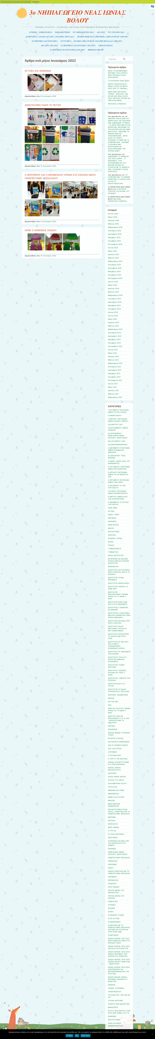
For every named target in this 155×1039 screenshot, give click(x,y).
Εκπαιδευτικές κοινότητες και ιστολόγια (16, 2)
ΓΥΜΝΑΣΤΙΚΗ (113, 552)
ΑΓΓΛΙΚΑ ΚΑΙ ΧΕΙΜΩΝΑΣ (38, 70)
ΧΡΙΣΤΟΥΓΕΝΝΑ (114, 1020)
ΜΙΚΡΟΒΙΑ (112, 817)
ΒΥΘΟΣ (111, 542)
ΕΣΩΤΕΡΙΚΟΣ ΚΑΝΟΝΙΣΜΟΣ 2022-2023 (78, 45)
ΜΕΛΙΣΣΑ (111, 800)
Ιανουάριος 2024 (114, 299)
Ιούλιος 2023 (113, 312)
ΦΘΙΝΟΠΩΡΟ (113, 1007)
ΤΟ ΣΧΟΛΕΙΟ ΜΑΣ (116, 32)
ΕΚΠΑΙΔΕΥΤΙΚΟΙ (62, 32)
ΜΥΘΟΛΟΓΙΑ (113, 824)
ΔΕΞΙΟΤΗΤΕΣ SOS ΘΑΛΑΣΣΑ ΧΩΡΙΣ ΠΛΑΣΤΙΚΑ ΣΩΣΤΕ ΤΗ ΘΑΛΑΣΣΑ (119, 572)
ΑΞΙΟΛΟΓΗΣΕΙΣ (105, 45)
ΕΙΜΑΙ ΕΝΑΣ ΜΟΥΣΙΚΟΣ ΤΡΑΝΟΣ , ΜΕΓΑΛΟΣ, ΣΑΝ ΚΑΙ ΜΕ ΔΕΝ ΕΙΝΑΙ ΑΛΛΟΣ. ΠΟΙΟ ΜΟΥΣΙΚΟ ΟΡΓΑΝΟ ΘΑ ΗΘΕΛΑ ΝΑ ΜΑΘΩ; (119, 96)
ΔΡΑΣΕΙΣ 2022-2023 (49, 45)
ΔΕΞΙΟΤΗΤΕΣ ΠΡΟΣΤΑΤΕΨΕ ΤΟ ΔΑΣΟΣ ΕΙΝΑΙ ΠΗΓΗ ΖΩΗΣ (118, 636)
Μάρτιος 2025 (113, 258)
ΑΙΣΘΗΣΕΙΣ (112, 521)
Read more (85, 1036)
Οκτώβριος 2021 (114, 377)
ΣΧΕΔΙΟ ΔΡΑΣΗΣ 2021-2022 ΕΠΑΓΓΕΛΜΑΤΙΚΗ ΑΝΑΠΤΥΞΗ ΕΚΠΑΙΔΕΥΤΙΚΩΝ (119, 941)
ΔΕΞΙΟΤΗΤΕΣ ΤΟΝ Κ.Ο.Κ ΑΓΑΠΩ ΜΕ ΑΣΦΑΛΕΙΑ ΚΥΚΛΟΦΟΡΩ (117, 659)
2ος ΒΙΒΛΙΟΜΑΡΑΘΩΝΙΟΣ (118, 444)
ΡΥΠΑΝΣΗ (112, 905)
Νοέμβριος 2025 (114, 237)
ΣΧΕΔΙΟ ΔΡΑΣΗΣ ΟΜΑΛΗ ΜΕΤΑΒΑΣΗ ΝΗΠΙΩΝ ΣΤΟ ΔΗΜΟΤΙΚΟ (117, 979)
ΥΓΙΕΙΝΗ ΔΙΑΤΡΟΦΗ (115, 1000)
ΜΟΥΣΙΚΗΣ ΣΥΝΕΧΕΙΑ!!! (117, 104)
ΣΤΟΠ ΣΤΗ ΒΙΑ (113, 918)
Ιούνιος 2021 (113, 384)
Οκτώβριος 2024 (114, 275)
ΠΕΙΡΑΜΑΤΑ (112, 877)
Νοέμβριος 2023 (114, 305)
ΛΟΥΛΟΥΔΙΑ (112, 787)
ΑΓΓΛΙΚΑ (111, 511)
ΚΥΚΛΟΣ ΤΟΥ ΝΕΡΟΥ (116, 780)
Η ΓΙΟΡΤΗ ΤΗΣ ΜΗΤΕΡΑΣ (118, 759)
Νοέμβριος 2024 (114, 271)
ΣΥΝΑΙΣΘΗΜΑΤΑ (114, 922)
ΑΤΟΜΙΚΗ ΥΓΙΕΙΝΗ (115, 538)
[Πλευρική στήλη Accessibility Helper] (152, 6)
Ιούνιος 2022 (113, 350)
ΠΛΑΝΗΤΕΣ (112, 883)
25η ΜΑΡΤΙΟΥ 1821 (115, 424)
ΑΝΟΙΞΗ (111, 528)
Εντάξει (69, 1036)
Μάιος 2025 (112, 251)
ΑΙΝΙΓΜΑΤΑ (112, 518)
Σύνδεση (35, 2)
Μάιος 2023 (112, 319)
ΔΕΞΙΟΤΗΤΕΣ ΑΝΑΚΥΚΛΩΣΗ (118, 583)
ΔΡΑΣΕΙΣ (101, 32)
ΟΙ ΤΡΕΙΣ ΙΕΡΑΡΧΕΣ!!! (116, 834)
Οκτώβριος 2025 (114, 241)
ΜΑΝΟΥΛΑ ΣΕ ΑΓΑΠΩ (116, 797)
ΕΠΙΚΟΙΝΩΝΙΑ (45, 32)
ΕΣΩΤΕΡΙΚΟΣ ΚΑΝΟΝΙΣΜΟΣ (45, 41)
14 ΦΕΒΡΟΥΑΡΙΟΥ (115, 415)
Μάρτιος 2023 (113, 326)
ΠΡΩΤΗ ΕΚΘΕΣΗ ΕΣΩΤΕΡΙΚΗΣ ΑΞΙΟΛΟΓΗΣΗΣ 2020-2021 (102, 36)
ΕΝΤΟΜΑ (111, 726)
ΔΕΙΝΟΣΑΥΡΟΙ (113, 566)
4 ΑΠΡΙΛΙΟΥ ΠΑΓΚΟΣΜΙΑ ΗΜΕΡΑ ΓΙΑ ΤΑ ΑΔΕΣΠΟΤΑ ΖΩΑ (118, 474)
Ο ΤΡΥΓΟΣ (112, 831)
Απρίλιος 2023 (113, 322)
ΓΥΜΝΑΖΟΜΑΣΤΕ (114, 549)
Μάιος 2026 (112, 217)
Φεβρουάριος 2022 (115, 363)
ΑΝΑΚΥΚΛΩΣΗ (113, 525)
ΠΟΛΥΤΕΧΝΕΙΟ (113, 887)
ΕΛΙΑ (109, 705)
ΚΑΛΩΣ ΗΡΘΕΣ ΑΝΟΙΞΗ (117, 777)
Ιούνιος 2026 (113, 214)
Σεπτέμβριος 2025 (115, 244)
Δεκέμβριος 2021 (114, 370)
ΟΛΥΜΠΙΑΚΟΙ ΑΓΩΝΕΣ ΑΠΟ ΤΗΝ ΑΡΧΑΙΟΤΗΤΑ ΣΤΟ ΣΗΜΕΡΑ (118, 843)
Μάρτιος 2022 (113, 360)
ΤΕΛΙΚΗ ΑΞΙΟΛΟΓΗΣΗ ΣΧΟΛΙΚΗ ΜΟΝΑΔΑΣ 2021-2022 (98, 41)
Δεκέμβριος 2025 (115, 234)
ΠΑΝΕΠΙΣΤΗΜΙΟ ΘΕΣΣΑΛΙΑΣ (119, 858)
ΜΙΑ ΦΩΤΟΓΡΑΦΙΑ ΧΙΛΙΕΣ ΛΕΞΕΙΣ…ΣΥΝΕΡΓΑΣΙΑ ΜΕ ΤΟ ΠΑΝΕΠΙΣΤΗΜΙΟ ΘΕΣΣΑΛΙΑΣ (119, 812)
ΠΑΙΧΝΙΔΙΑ (112, 849)
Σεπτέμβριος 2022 (115, 346)
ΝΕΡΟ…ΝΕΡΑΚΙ (113, 827)
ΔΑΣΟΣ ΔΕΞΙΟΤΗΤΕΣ (116, 555)
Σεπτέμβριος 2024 (115, 278)
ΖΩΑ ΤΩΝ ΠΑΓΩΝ (115, 748)
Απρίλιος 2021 (113, 390)
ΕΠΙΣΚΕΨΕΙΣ (112, 729)
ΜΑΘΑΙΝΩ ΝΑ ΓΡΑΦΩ (116, 790)
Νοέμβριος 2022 (114, 339)
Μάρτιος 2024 (113, 292)
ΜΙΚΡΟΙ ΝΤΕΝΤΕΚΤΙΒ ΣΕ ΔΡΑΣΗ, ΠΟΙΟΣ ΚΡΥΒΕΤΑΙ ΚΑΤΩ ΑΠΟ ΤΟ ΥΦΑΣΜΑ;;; (118, 86)
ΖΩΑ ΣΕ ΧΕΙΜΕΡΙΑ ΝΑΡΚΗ (118, 745)
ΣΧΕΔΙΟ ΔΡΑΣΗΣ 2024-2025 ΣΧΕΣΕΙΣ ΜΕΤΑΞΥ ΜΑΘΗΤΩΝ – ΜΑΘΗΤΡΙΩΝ (119, 962)
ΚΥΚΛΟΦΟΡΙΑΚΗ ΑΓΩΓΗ (117, 783)
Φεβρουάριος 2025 (115, 261)
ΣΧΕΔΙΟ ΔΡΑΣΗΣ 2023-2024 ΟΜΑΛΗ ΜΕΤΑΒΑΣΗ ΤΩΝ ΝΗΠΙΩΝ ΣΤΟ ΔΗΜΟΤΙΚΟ (119, 954)
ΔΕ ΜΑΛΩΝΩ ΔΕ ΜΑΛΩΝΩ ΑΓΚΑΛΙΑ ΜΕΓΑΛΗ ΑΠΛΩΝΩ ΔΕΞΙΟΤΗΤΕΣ (118, 561)
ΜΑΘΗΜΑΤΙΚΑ (113, 794)
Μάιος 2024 (112, 285)
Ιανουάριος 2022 (114, 367)
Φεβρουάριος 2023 (115, 329)
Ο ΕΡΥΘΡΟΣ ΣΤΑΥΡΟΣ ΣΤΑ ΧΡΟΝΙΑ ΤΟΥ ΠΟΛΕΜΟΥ (118, 191)
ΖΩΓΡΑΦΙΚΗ (112, 752)
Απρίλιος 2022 (113, 356)
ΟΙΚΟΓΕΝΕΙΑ (113, 837)
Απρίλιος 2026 (113, 220)
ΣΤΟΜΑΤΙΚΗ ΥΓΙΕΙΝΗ (116, 915)
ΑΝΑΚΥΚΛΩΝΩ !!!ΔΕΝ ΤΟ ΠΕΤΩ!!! (43, 105)
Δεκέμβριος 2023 (115, 302)
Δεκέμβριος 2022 (115, 336)
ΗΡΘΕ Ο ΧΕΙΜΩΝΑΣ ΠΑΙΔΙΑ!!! (41, 230)
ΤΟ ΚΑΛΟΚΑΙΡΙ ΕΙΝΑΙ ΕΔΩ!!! (118, 81)
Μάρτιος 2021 (113, 394)
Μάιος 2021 (112, 387)
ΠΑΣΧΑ (110, 868)
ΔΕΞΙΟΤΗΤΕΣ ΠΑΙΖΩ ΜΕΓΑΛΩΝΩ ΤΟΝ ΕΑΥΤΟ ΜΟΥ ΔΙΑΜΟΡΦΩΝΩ (117, 628)
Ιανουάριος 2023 (114, 333)
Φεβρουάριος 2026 (115, 227)
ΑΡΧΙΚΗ (32, 32)
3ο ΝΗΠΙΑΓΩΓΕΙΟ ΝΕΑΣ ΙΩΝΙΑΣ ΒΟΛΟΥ (77, 16)
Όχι (77, 1036)
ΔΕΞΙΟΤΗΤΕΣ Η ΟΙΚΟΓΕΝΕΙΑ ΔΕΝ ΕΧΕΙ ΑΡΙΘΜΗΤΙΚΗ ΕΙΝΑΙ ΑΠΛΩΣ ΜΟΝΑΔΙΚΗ (119, 615)
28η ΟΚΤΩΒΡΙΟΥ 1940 (116, 441)
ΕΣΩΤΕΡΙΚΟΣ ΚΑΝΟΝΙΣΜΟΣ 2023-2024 (67, 50)
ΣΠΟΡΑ (110, 912)
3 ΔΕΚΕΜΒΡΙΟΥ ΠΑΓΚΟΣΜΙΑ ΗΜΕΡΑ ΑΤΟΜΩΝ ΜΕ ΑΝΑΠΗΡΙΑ (119, 450)
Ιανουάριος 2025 (114, 265)
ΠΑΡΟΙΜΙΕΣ (112, 864)
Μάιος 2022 (112, 353)
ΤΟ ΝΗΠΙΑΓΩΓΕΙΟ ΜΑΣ (83, 32)
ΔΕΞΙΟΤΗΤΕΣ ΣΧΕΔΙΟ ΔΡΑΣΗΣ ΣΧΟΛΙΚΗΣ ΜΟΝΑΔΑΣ (50, 36)
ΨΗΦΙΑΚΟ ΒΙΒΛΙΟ (96, 50)
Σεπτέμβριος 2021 (115, 380)
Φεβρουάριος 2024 (115, 295)
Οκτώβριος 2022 (114, 343)
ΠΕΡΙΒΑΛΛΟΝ (113, 880)
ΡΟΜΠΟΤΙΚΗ (113, 901)
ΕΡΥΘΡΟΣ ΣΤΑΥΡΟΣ (116, 738)
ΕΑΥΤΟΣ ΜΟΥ (113, 702)
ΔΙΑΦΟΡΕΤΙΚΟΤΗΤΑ (115, 1026)
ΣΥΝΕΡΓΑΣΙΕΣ (113, 935)
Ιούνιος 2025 (113, 248)
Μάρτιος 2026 (113, 224)
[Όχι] (152, 1034)
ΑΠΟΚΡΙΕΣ (112, 535)
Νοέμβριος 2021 (114, 373)
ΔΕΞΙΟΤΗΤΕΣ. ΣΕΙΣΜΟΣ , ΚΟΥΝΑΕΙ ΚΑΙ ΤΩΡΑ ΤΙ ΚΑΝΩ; (117, 673)
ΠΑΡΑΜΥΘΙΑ (112, 861)
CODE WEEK (112, 508)
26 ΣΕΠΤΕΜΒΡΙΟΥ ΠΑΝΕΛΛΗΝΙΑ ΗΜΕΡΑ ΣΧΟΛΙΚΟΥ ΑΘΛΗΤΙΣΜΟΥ (118, 436)
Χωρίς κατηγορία (114, 1023)
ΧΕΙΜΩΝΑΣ (112, 1016)
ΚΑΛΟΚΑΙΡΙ (112, 773)
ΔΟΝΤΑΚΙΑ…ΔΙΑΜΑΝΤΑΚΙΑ (118, 695)
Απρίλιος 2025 (113, 254)
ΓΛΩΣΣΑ (111, 545)
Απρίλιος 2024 (113, 288)
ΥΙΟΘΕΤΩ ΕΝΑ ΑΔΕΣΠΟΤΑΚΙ (119, 1004)
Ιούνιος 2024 (113, 282)
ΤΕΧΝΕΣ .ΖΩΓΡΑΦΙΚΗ (116, 988)
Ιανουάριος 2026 (114, 231)
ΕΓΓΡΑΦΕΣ (66, 41)
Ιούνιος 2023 (113, 316)
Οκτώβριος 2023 (114, 309)
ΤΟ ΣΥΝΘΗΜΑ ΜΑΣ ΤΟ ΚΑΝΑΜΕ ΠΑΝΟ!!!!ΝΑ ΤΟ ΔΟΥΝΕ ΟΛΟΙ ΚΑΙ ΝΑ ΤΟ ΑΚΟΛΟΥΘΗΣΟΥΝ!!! (119, 179)
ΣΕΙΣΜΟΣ (111, 908)
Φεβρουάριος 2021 (115, 397)
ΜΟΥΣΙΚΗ (111, 820)
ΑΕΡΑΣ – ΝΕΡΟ (113, 515)
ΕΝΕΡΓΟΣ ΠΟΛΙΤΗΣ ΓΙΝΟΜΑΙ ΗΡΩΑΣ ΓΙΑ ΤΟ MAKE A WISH (119, 711)
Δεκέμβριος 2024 (115, 268)
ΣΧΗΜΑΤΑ (112, 985)
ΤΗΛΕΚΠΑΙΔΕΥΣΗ (114, 992)
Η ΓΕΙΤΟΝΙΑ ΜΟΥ (114, 755)
